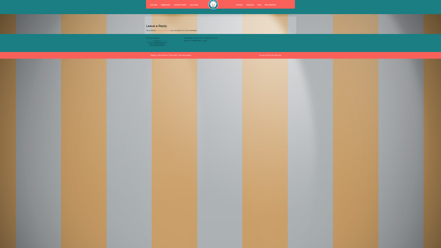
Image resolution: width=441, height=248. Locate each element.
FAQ (259, 5)
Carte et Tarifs (180, 5)
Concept (153, 5)
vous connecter (163, 30)
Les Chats (194, 5)
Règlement (165, 5)
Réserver (250, 5)
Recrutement (270, 5)
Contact (239, 5)
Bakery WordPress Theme (163, 55)
